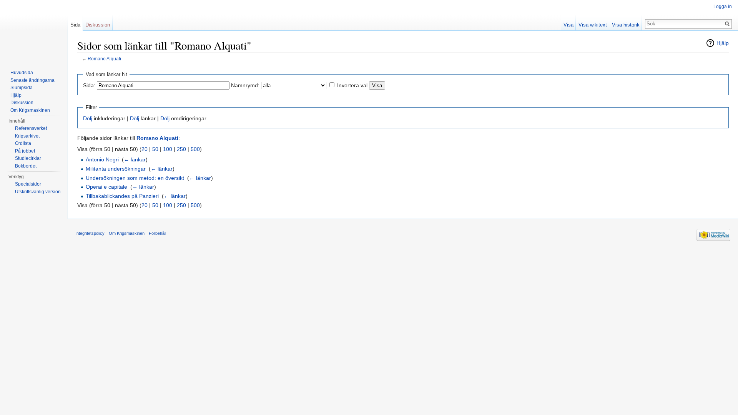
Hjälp (722, 43)
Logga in (722, 6)
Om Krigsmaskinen (30, 110)
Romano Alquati (104, 58)
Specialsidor (28, 184)
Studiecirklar (28, 158)
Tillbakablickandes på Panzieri (122, 196)
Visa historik (626, 25)
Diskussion (97, 25)
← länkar (135, 159)
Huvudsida (21, 72)
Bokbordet (26, 166)
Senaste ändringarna (32, 80)
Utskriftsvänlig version (38, 191)
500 (195, 149)
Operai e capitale (106, 187)
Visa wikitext (592, 25)
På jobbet (25, 151)
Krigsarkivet (27, 136)
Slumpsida (21, 87)
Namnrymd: (245, 85)
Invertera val (352, 85)
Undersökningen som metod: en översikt (135, 178)
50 (155, 149)
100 (167, 149)
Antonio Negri (102, 159)
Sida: (89, 85)
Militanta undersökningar (116, 169)
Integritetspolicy (90, 233)
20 (144, 149)
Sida (75, 25)
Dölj (87, 118)
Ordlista (23, 143)
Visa (568, 25)
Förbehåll (157, 233)
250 (181, 149)
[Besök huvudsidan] (34, 30)
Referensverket (31, 128)
